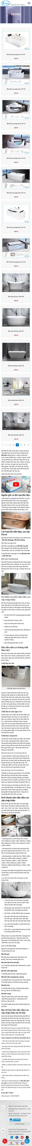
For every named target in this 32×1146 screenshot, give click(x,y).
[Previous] (2, 444)
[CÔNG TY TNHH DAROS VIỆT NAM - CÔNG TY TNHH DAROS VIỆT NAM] (13, 3)
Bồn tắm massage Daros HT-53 (16, 193)
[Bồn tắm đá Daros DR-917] (16, 317)
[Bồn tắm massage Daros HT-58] (16, 74)
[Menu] (29, 3)
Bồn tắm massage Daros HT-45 (16, 158)
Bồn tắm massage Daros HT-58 (16, 89)
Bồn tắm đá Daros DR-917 (16, 331)
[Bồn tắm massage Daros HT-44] (16, 109)
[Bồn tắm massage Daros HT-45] (16, 144)
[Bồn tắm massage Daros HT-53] (16, 178)
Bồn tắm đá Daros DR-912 (16, 435)
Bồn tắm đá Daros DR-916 (16, 365)
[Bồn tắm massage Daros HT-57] (16, 40)
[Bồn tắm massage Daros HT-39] (16, 213)
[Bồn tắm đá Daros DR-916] (16, 351)
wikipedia (14, 498)
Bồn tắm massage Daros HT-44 (16, 123)
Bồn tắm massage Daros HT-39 (16, 227)
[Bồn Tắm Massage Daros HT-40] (16, 247)
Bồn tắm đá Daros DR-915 (16, 400)
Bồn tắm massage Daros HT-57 (16, 54)
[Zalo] (11, 1137)
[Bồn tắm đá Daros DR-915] (16, 386)
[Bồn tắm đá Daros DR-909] (16, 282)
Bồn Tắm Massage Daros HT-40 (16, 262)
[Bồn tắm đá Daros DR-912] (16, 420)
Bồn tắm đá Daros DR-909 (16, 296)
